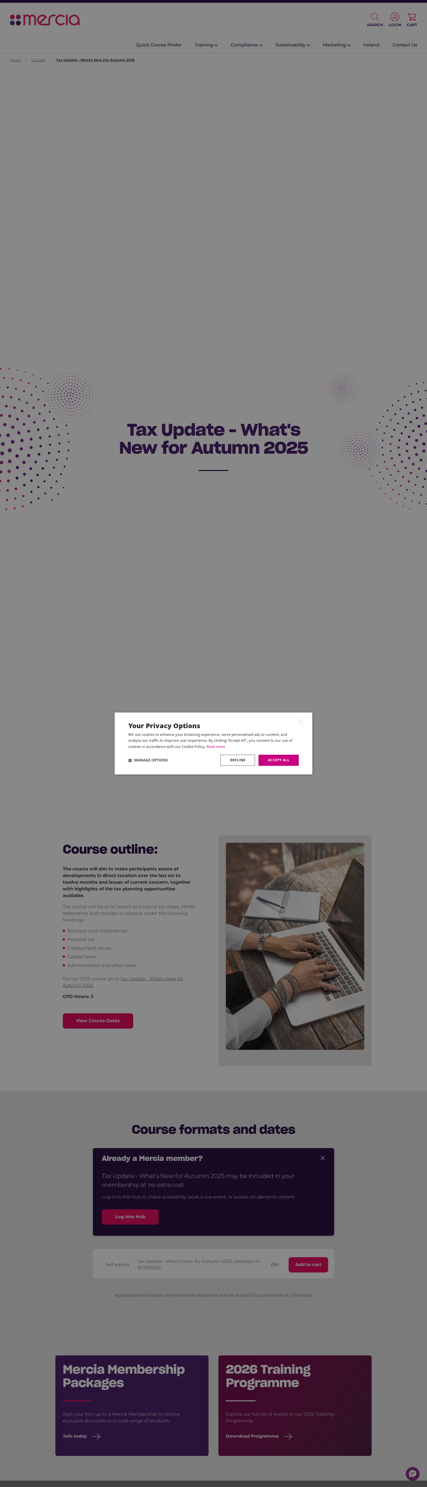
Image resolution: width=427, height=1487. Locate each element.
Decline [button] (237, 760)
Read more (216, 746)
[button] (148, 760)
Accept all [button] (278, 760)
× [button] (301, 721)
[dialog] (213, 743)
